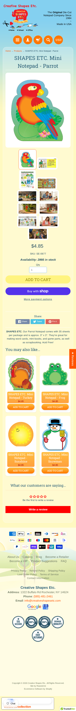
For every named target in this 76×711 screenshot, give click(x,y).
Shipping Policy (56, 570)
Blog (39, 556)
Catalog (28, 556)
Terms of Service (49, 574)
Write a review (38, 509)
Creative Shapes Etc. (37, 683)
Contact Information (38, 578)
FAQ (63, 561)
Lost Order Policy (27, 574)
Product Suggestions (44, 561)
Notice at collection (17, 706)
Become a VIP (19, 561)
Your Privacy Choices (31, 700)
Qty (38, 264)
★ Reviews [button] (72, 359)
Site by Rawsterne (38, 686)
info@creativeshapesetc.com (42, 600)
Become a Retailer (57, 556)
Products (18, 51)
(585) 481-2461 (43, 596)
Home (8, 51)
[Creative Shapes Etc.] (20, 18)
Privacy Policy (18, 570)
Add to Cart (21, 407)
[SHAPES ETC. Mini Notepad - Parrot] (27, 159)
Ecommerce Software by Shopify (38, 689)
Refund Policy (37, 570)
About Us (13, 556)
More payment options (38, 299)
